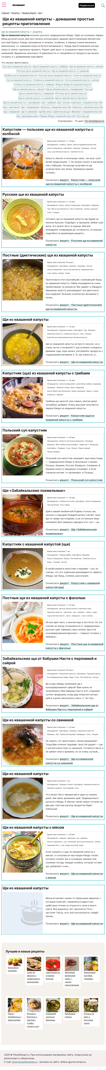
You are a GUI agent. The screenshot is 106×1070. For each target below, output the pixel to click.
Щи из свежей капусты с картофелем (21, 102)
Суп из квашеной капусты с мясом (82, 80)
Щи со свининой (29, 111)
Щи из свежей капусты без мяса (71, 98)
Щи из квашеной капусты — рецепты (21, 31)
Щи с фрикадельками (27, 116)
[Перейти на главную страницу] (18, 5)
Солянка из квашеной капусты (48, 80)
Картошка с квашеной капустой (87, 102)
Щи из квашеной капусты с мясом (86, 66)
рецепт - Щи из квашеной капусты (81, 362)
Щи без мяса (45, 111)
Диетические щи (62, 111)
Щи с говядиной (11, 111)
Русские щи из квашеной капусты (55, 75)
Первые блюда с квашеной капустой (57, 116)
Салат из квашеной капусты (87, 75)
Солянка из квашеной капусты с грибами (34, 84)
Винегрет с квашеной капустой (86, 111)
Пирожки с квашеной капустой (87, 107)
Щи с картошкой (11, 107)
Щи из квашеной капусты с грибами (50, 66)
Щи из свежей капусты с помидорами (64, 89)
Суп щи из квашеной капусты (17, 66)
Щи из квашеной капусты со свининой (70, 71)
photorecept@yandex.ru (24, 1062)
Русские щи (82, 116)
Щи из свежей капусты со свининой (36, 98)
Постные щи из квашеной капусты (33, 71)
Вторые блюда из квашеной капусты (73, 84)
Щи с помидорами (30, 107)
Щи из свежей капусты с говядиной (36, 93)
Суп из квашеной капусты (19, 80)
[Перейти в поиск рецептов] (103, 5)
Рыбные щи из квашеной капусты (21, 75)
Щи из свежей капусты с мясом (28, 89)
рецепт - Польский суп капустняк (81, 480)
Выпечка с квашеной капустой (55, 107)
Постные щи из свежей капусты (71, 93)
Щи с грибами (48, 102)
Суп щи (88, 89)
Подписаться (87, 5)
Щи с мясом (63, 102)
